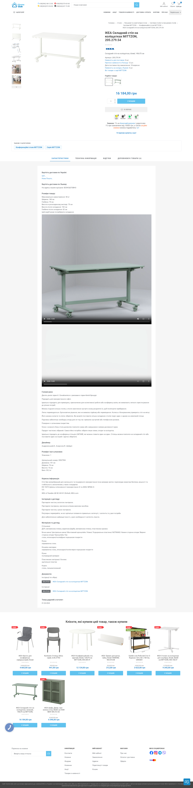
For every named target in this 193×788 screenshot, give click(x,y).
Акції (114, 12)
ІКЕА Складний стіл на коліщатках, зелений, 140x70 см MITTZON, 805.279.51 (25, 711)
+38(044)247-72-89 (63, 6)
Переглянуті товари (100, 765)
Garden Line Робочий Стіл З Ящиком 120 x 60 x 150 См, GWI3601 (139, 658)
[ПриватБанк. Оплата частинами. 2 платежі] (116, 117)
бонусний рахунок (127, 123)
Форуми (156, 12)
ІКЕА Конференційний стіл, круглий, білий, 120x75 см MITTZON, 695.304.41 (82, 658)
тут (137, 128)
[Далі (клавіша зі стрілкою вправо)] (16, 87)
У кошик (131, 101)
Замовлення (97, 757)
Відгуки (107, 158)
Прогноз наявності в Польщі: (116, 63)
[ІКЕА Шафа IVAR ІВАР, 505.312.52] (53, 691)
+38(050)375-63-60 (63, 3)
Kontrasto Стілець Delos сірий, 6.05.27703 (53, 657)
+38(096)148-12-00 (46, 3)
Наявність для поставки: (115, 60)
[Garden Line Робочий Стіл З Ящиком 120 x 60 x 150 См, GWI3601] (139, 639)
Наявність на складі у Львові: (117, 68)
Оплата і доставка (127, 757)
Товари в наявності (126, 12)
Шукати (136, 4)
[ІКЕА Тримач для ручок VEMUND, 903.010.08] (110, 639)
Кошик (95, 769)
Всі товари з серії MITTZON (115, 70)
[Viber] (164, 753)
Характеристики (60, 158)
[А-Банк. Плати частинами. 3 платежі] (129, 117)
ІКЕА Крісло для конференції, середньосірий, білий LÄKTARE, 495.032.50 (25, 659)
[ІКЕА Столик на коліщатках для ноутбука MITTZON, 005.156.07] (167, 639)
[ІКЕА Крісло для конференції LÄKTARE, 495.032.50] (25, 639)
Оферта (123, 761)
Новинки (107, 12)
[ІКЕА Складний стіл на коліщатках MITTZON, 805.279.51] (25, 691)
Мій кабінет (164, 6)
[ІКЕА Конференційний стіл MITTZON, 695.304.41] (82, 639)
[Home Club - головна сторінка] (18, 4)
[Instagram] (155, 753)
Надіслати (48, 753)
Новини (68, 757)
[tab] (60, 158)
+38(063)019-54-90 (46, 6)
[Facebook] (151, 753)
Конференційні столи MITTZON (29, 147)
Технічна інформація (85, 158)
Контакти (68, 753)
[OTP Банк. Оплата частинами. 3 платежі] (136, 117)
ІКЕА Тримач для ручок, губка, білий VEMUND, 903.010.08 (111, 658)
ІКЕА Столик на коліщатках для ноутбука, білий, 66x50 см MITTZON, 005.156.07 (168, 658)
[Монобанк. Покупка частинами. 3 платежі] (123, 117)
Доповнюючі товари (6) (130, 158)
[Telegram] (160, 753)
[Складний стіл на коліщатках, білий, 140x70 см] (109, 82)
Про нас (165, 12)
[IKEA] (110, 49)
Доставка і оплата (143, 12)
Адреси (95, 761)
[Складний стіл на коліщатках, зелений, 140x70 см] (118, 82)
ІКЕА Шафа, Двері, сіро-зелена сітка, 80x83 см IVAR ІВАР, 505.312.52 (53, 710)
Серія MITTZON (53, 147)
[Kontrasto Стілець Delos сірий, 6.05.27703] (53, 639)
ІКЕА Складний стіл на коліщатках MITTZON (70, 582)
